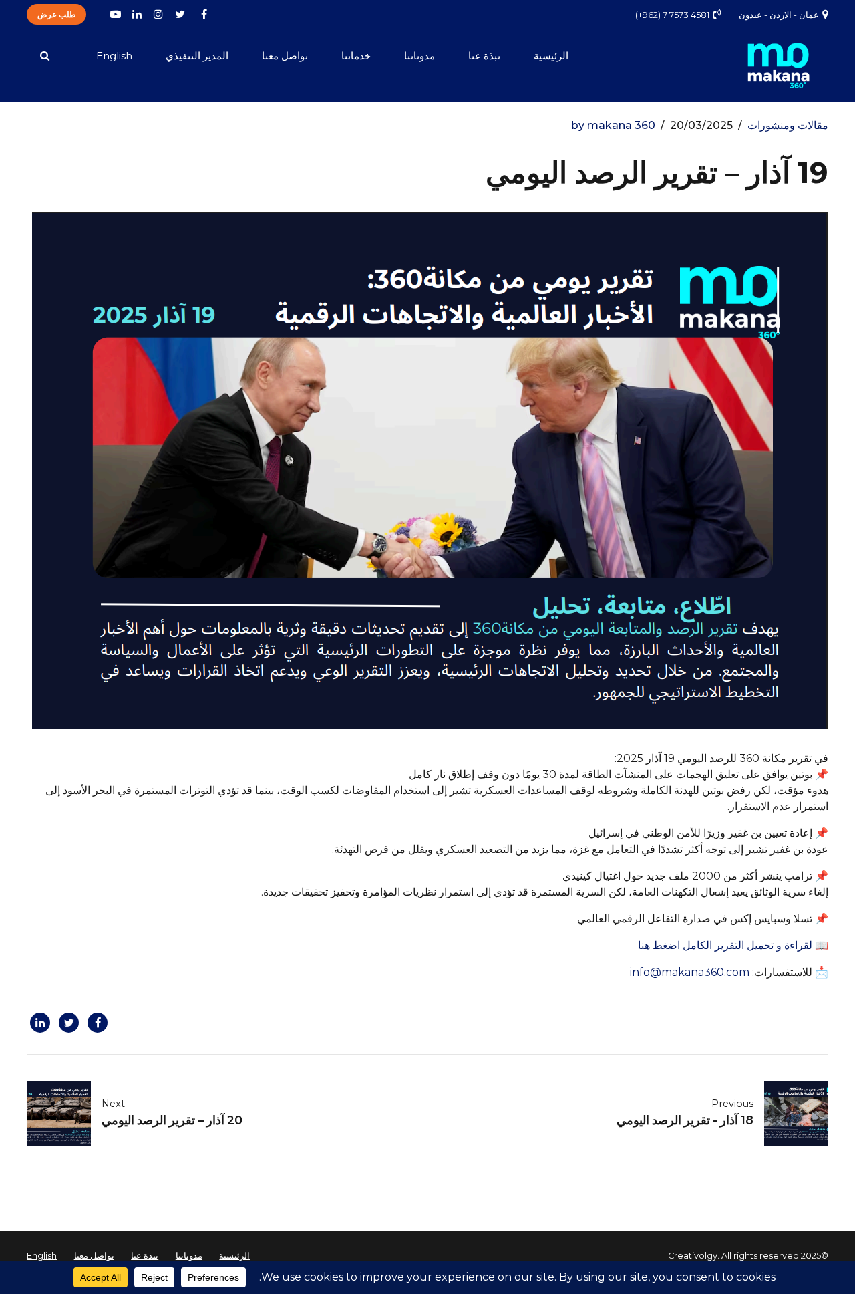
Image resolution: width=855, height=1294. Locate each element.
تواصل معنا (285, 55)
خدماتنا (356, 55)
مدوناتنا (419, 55)
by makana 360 (613, 125)
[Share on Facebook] (96, 1023)
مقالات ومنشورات (787, 125)
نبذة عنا (484, 55)
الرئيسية (551, 55)
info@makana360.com (689, 972)
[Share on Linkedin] (38, 1023)
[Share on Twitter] (67, 1023)
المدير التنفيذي (197, 55)
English (114, 55)
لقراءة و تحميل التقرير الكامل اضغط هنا (726, 945)
